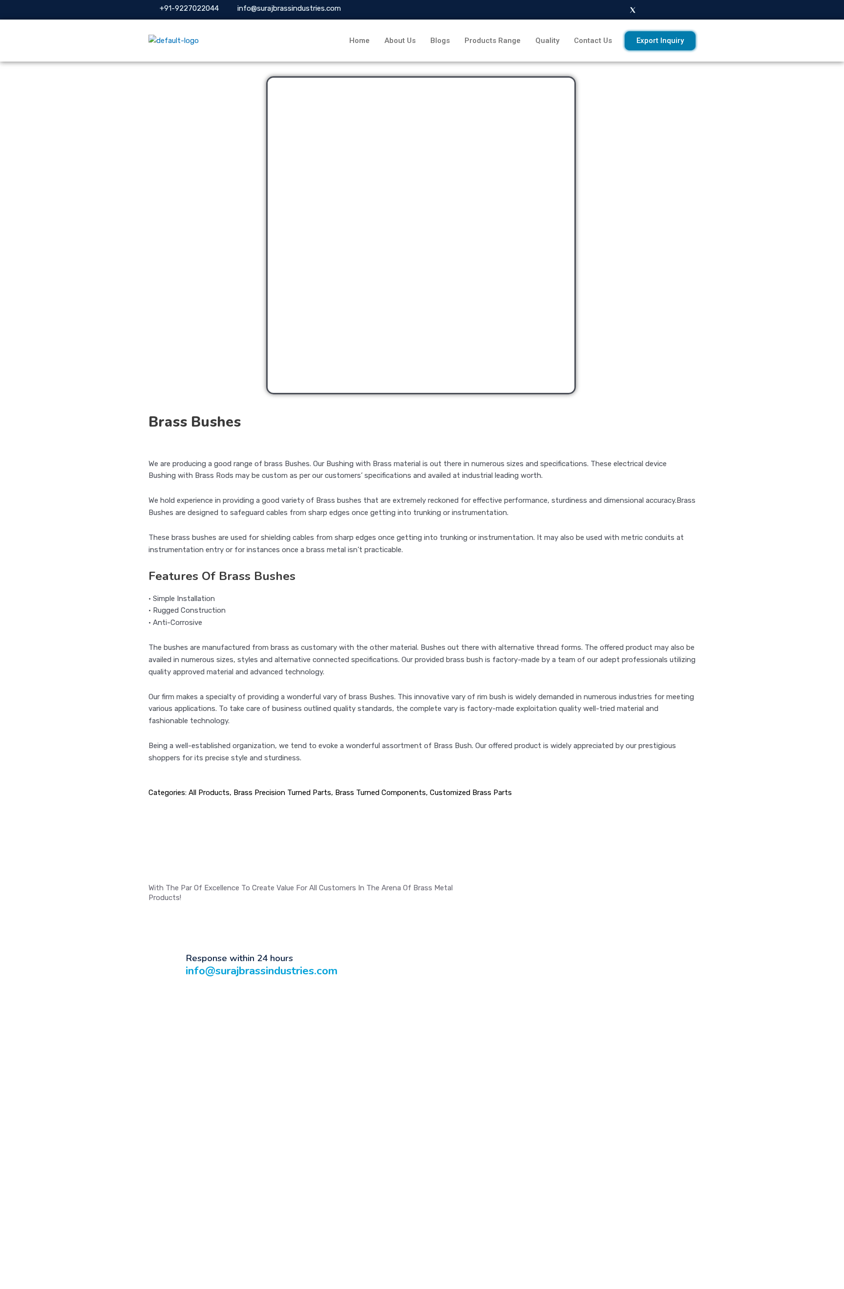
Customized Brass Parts (471, 792)
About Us (400, 40)
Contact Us (593, 40)
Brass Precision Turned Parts (282, 792)
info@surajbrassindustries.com (262, 970)
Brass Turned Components (380, 792)
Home (359, 40)
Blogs (440, 40)
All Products (209, 792)
